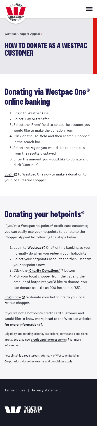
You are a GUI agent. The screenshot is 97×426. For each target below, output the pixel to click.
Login (9, 174)
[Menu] (89, 9)
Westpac (35, 247)
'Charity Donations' (44, 270)
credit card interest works (48, 340)
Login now (13, 297)
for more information (22, 324)
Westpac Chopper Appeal (16, 14)
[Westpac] (23, 409)
